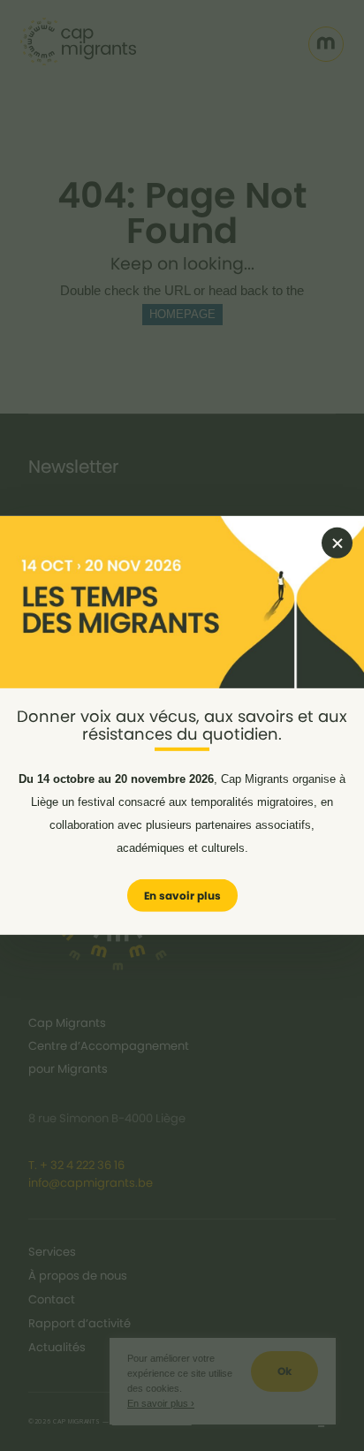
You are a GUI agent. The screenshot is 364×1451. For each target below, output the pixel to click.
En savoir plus (182, 895)
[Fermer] (337, 543)
